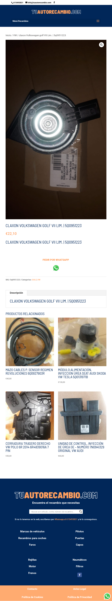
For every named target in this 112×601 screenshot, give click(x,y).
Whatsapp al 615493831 (66, 519)
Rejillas (32, 559)
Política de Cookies (32, 597)
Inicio (8, 35)
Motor (32, 566)
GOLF (34, 280)
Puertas (79, 538)
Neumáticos (80, 559)
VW (15, 35)
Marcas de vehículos (32, 531)
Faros (32, 544)
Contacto (32, 588)
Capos (79, 544)
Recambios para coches (32, 538)
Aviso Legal (79, 588)
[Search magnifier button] (81, 511)
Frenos (32, 573)
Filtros (79, 566)
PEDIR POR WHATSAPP (56, 259)
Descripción (16, 292)
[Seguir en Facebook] (79, 575)
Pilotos (80, 531)
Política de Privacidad (80, 597)
